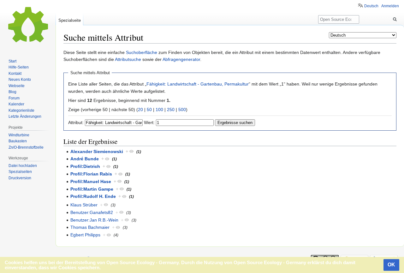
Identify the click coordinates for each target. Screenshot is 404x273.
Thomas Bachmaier (90, 227)
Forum (14, 98)
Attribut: (76, 122)
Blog (12, 92)
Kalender (16, 104)
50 (149, 109)
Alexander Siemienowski (96, 151)
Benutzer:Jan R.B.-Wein (94, 220)
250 (171, 109)
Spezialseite (69, 20)
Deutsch (371, 6)
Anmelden (390, 6)
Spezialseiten (20, 171)
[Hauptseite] (28, 25)
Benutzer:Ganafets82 (91, 212)
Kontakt (15, 73)
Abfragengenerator (181, 59)
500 (182, 109)
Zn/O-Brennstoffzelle (26, 147)
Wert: (149, 122)
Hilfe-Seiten (19, 67)
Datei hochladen (23, 165)
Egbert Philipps (85, 234)
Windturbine (19, 135)
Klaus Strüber (84, 204)
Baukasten (18, 141)
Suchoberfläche (141, 52)
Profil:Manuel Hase (90, 181)
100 (159, 109)
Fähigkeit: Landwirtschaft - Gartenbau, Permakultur (197, 83)
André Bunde (84, 158)
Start (12, 61)
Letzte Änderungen (25, 116)
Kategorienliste (21, 110)
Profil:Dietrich (85, 166)
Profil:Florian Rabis (91, 173)
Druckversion (20, 178)
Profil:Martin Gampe (91, 189)
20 (140, 109)
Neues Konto (20, 79)
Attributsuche (128, 59)
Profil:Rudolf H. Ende (93, 196)
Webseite (17, 86)
